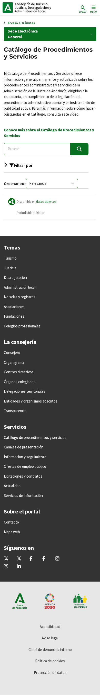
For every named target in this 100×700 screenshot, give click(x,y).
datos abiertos (46, 201)
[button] (46, 167)
